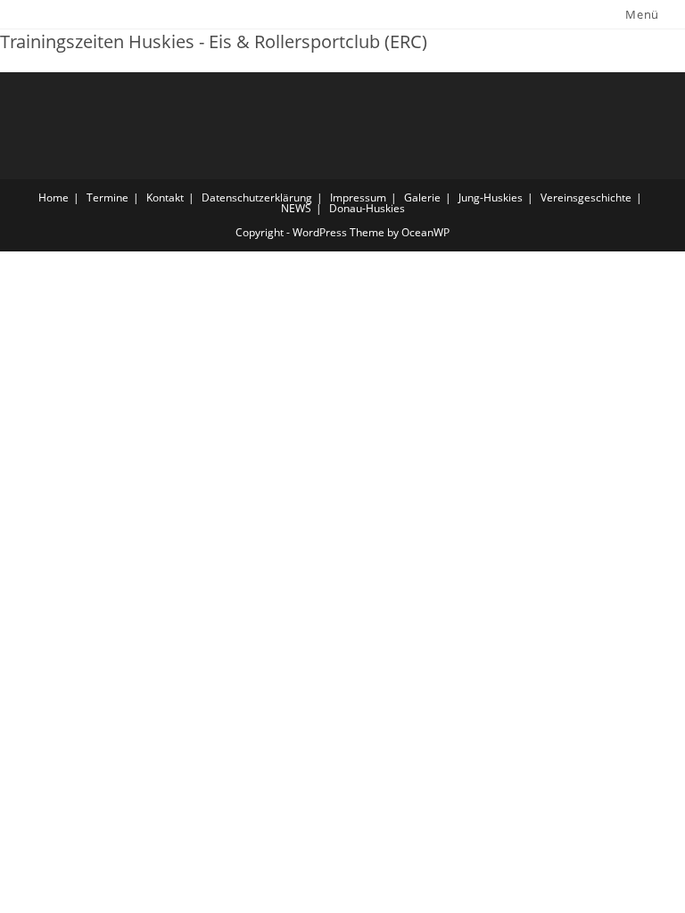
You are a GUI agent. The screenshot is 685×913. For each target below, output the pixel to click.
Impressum (358, 197)
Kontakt (165, 197)
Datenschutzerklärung (257, 197)
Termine (107, 197)
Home (53, 197)
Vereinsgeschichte (586, 197)
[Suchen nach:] (673, 14)
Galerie (422, 197)
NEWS (296, 208)
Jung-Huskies (490, 197)
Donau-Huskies (367, 208)
